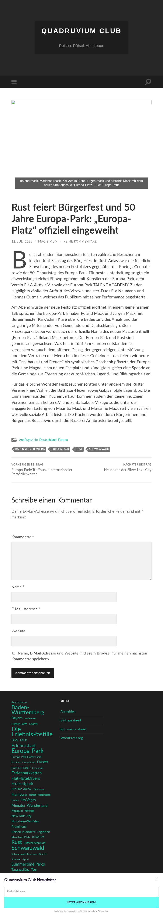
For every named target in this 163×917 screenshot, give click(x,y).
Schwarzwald (99, 449)
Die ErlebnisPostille (32, 732)
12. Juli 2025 (21, 241)
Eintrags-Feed (70, 720)
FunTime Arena (21, 789)
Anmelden (68, 711)
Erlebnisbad (23, 745)
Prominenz (18, 826)
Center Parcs (19, 724)
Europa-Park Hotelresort (26, 757)
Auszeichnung (19, 702)
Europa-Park (60, 449)
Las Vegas (28, 800)
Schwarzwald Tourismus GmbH (28, 854)
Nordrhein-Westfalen (25, 821)
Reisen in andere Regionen (30, 832)
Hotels (15, 800)
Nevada (29, 811)
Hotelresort (44, 795)
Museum (17, 810)
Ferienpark (37, 768)
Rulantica (38, 837)
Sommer (16, 859)
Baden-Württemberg (30, 449)
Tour (34, 869)
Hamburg (19, 794)
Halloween (39, 789)
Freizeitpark (22, 784)
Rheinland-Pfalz (20, 837)
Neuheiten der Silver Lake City (128, 467)
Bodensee (29, 718)
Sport (26, 859)
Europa (63, 439)
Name (17, 587)
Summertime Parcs (28, 864)
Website (18, 631)
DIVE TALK (19, 740)
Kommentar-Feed (73, 729)
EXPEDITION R (20, 768)
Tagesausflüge (20, 869)
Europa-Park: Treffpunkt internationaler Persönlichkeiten (41, 469)
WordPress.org (71, 738)
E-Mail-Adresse (25, 609)
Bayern (16, 718)
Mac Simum (48, 241)
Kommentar (22, 537)
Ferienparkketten (26, 773)
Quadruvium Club (81, 31)
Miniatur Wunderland (29, 805)
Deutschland (47, 439)
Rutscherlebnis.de (34, 843)
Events (42, 762)
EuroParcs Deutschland (23, 762)
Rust (79, 449)
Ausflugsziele (28, 439)
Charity (33, 724)
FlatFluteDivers (25, 778)
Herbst (32, 795)
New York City (21, 816)
